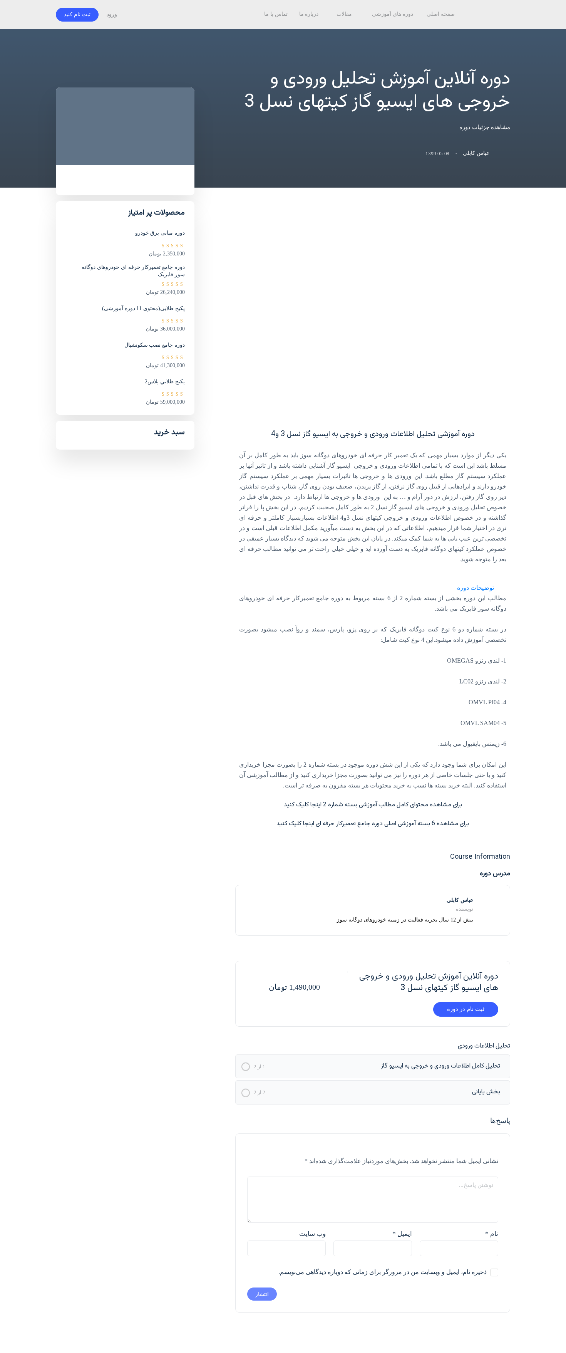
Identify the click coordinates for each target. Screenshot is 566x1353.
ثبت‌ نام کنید (77, 14)
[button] (372, 587)
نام (491, 1233)
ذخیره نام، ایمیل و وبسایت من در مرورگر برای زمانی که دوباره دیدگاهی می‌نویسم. (382, 1272)
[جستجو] (152, 14)
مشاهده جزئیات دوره (484, 127)
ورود (112, 14)
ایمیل (402, 1233)
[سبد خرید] (130, 14)
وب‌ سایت (312, 1233)
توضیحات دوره (475, 587)
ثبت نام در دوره (465, 1009)
